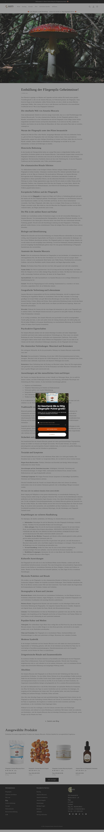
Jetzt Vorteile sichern (52, 429)
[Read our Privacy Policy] (65, 425)
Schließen (52, 434)
